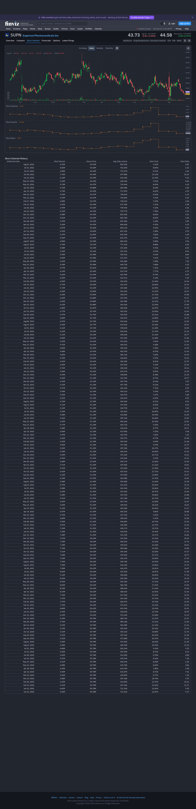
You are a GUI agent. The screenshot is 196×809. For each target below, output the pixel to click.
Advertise (63, 797)
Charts (32, 29)
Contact (80, 797)
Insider (56, 29)
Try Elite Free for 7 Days (140, 17)
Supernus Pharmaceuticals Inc (41, 35)
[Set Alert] (185, 40)
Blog (86, 797)
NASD (179, 41)
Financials (46, 40)
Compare (21, 40)
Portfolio (88, 29)
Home (8, 29)
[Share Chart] (188, 48)
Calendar (98, 29)
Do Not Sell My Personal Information (131, 797)
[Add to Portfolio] (189, 40)
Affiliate (54, 797)
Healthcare (127, 41)
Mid (173, 41)
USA (169, 41)
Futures (64, 29)
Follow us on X (109, 797)
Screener (16, 29)
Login (173, 23)
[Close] (192, 17)
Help (187, 29)
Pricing (178, 29)
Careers (72, 797)
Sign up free (184, 23)
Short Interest (33, 40)
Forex (72, 29)
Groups (48, 29)
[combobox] (62, 23)
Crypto (80, 29)
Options (56, 40)
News (40, 29)
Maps (25, 29)
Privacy (99, 797)
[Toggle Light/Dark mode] (163, 23)
